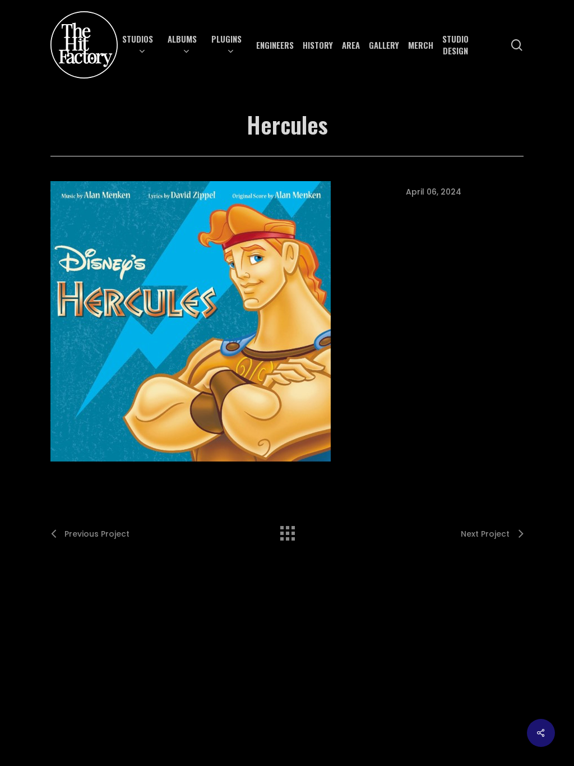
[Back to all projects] (287, 530)
